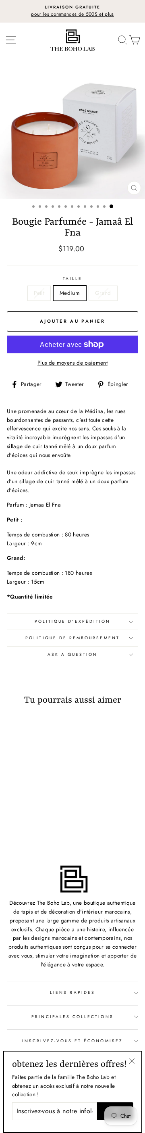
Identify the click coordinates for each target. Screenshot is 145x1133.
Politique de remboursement (72, 638)
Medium (70, 293)
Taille (72, 278)
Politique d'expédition (72, 621)
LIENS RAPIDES (72, 992)
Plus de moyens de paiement (72, 363)
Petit (39, 293)
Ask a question (73, 654)
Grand (103, 293)
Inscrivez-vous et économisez (72, 1041)
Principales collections (72, 1017)
